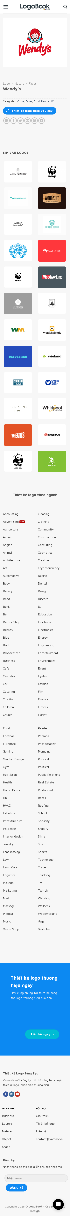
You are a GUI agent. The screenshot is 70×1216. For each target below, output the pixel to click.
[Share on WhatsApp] (6, 120)
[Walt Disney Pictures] (52, 303)
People (45, 101)
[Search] (65, 7)
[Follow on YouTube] (17, 1094)
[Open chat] (58, 1204)
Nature (19, 83)
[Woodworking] (52, 277)
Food (37, 101)
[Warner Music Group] (52, 382)
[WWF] (18, 461)
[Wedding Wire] (18, 198)
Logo (6, 83)
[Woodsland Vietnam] (18, 382)
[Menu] (6, 6)
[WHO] (18, 250)
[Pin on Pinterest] (34, 120)
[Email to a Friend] (27, 120)
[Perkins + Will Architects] (18, 408)
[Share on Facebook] (13, 120)
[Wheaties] (18, 435)
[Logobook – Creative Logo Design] (35, 7)
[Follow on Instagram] (11, 1094)
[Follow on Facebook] (5, 1094)
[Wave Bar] (18, 356)
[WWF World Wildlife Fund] (18, 277)
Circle (20, 101)
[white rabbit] (52, 461)
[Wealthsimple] (52, 330)
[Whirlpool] (52, 408)
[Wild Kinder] (18, 304)
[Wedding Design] (52, 224)
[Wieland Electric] (52, 356)
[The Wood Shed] (52, 198)
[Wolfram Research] (52, 434)
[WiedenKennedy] (18, 224)
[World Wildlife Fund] (52, 172)
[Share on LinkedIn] (41, 120)
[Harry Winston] (18, 172)
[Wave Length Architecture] (52, 251)
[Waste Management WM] (18, 329)
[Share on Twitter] (20, 120)
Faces (33, 83)
